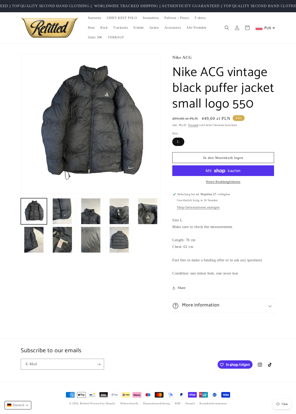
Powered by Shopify (102, 403)
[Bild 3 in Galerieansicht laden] (91, 211)
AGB (177, 403)
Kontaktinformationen (213, 403)
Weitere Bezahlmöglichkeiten (223, 182)
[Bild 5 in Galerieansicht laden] (148, 211)
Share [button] (182, 288)
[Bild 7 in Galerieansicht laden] (62, 240)
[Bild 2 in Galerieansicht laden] (62, 211)
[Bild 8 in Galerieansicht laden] (91, 240)
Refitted (85, 403)
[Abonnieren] (99, 364)
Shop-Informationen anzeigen (198, 207)
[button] (227, 28)
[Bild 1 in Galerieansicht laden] (34, 211)
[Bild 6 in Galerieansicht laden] (34, 240)
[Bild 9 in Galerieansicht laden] (119, 240)
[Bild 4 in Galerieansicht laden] (119, 211)
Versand (193, 125)
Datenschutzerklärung (156, 403)
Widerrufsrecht (129, 403)
